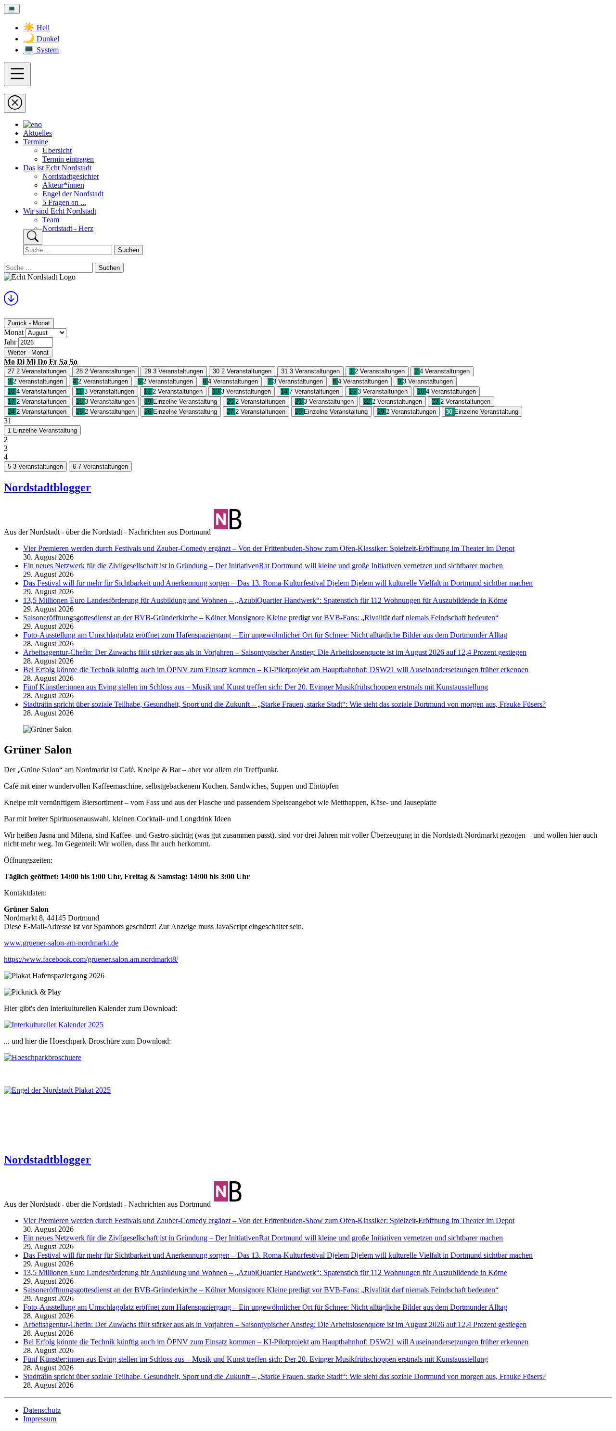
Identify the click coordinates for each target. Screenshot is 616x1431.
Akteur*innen (63, 185)
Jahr (10, 342)
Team (50, 220)
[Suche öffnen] (32, 237)
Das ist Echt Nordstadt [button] (57, 168)
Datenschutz (42, 1410)
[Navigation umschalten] (17, 74)
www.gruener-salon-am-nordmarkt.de (61, 943)
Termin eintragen (68, 159)
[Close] (15, 103)
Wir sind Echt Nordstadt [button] (59, 211)
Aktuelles (37, 133)
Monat (14, 332)
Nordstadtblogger (47, 487)
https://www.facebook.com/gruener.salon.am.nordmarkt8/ (91, 959)
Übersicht (57, 150)
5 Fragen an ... (64, 202)
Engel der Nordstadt (72, 194)
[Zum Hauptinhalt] (11, 301)
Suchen (128, 250)
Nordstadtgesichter (70, 176)
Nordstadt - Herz (67, 228)
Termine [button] (35, 142)
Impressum (39, 1419)
